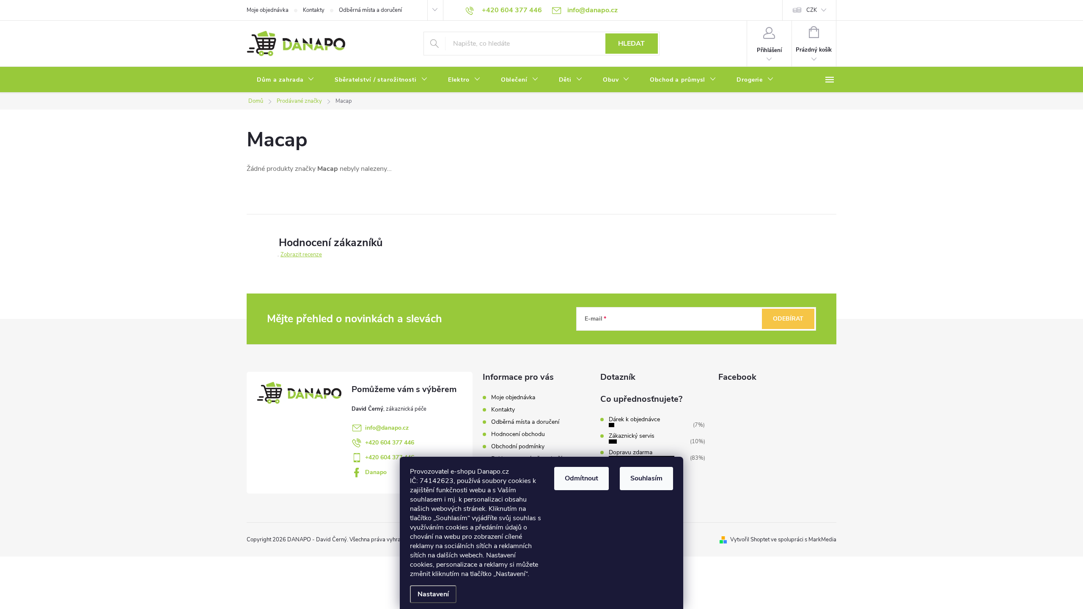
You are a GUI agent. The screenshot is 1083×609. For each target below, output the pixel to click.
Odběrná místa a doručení (370, 10)
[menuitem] (285, 80)
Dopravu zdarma (630, 452)
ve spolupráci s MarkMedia (803, 539)
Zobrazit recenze (301, 254)
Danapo (376, 472)
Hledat (631, 43)
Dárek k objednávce (634, 419)
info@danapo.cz (387, 428)
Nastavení (433, 594)
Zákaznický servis (631, 436)
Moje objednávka (268, 10)
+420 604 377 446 (389, 443)
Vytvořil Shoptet (750, 539)
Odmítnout (581, 478)
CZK (811, 10)
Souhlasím (646, 478)
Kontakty (313, 10)
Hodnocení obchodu (518, 434)
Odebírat (788, 319)
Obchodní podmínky (517, 446)
